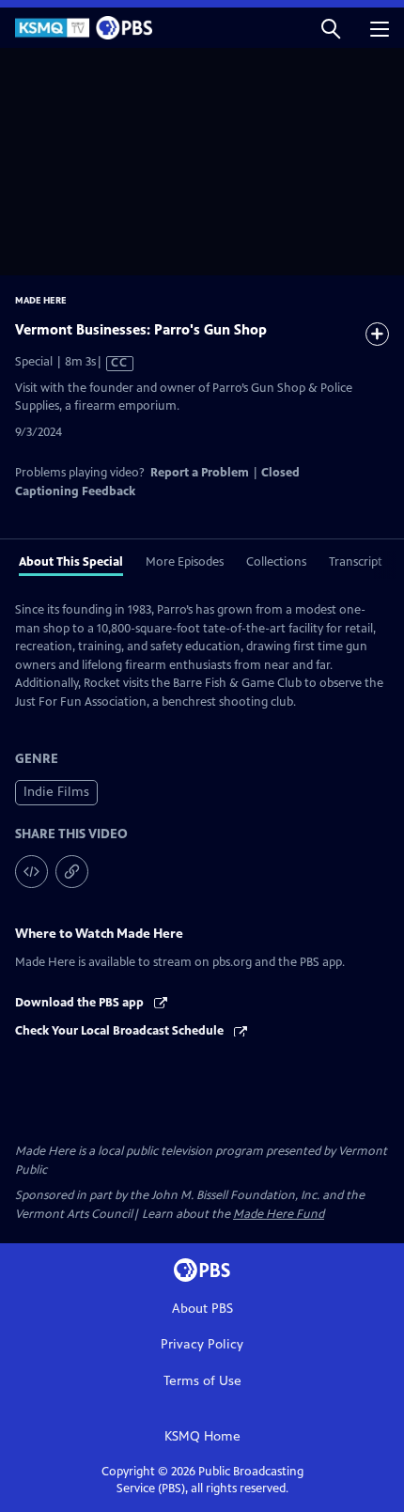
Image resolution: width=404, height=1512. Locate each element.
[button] (330, 28)
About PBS (202, 1309)
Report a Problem (199, 472)
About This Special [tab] (71, 561)
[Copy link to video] (71, 871)
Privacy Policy (202, 1344)
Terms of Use (202, 1381)
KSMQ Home (202, 1436)
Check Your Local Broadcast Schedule (120, 1030)
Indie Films (56, 792)
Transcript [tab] (355, 561)
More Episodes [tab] (185, 561)
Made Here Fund (278, 1214)
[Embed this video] (31, 871)
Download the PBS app (81, 1002)
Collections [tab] (276, 561)
